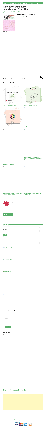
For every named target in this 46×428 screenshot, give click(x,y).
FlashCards (32, 3)
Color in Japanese (7, 126)
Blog (14, 419)
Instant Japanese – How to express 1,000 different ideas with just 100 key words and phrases (33, 158)
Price (37, 3)
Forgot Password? (6, 236)
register (19, 78)
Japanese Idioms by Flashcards (30, 105)
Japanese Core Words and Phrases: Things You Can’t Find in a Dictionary (12, 194)
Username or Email (6, 225)
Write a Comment (9, 214)
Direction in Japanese (28, 126)
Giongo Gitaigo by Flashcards (9, 105)
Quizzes (6, 3)
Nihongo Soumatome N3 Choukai (14, 390)
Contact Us (25, 419)
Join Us (4, 238)
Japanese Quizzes (16, 202)
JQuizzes (28, 420)
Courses (20, 3)
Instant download (21, 16)
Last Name (6, 322)
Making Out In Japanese (8, 164)
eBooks (25, 3)
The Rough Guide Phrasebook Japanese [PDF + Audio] (32, 194)
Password (5, 229)
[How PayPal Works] (23, 426)
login (15, 78)
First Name (6, 318)
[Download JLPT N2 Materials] (11, 12)
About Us (21, 419)
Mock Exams (13, 3)
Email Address (7, 314)
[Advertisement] (23, 402)
